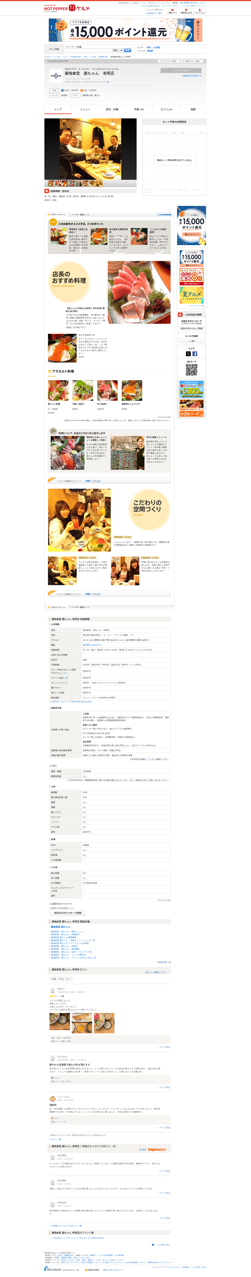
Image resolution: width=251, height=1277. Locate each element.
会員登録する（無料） (154, 13)
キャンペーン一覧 (197, 306)
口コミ (166, 109)
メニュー (85, 109)
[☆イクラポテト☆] (62, 348)
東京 (149, 47)
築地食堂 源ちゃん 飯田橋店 (63, 937)
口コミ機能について (157, 972)
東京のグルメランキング (70, 1262)
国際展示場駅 (66, 1258)
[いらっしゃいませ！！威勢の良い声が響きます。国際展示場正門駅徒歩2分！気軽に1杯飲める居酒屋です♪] (79, 520)
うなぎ (97, 1260)
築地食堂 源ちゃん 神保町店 (65, 934)
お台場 (157, 47)
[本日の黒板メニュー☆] (127, 453)
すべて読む (166, 1047)
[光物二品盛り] (83, 390)
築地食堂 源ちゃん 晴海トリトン (67, 931)
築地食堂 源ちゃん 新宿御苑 (65, 949)
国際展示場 (188, 3)
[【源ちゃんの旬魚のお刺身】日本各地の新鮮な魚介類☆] (139, 292)
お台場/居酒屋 (107, 1255)
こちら (64, 673)
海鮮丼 (90, 1260)
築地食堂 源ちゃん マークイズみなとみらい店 (73, 957)
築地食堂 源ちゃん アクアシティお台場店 (70, 943)
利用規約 (186, 1267)
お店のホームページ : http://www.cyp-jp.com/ (71, 701)
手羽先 (62, 1260)
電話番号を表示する (192, 76)
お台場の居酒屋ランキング (136, 1262)
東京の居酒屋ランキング (91, 1262)
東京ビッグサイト (200, 3)
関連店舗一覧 (164, 962)
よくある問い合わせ (151, 6)
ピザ (120, 1260)
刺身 (84, 1260)
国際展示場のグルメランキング (160, 1262)
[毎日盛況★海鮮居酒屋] (99, 236)
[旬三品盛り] (107, 390)
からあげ (71, 1260)
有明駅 (56, 1258)
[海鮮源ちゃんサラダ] (132, 390)
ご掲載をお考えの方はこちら (113, 1270)
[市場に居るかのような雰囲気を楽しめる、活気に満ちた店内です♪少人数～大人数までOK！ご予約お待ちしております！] (125, 571)
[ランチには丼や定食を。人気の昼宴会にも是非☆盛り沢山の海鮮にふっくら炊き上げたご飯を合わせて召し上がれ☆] (62, 571)
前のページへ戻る (54, 57)
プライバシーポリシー (172, 1267)
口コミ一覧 (56, 1139)
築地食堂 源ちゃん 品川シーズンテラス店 (71, 952)
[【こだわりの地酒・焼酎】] (139, 236)
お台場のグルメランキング (113, 1262)
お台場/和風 (119, 1255)
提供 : (145, 1149)
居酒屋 (150, 51)
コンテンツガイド (172, 6)
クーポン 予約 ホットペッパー (195, 6)
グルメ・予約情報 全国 (72, 57)
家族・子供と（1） (61, 979)
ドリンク (96, 481)
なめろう (113, 1260)
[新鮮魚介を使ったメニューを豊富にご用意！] (68, 453)
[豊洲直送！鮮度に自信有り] (59, 236)
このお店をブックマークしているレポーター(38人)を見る (77, 1238)
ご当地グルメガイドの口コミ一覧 (66, 1226)
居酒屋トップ (94, 1255)
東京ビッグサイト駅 (81, 1258)
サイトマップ (156, 1267)
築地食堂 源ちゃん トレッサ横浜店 (68, 955)
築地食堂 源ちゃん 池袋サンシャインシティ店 (73, 940)
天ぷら (105, 1260)
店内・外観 (112, 109)
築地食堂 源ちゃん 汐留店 (64, 946)
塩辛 (78, 1260)
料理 (88, 481)
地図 (193, 109)
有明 (181, 3)
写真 (139, 109)
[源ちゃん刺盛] (58, 390)
